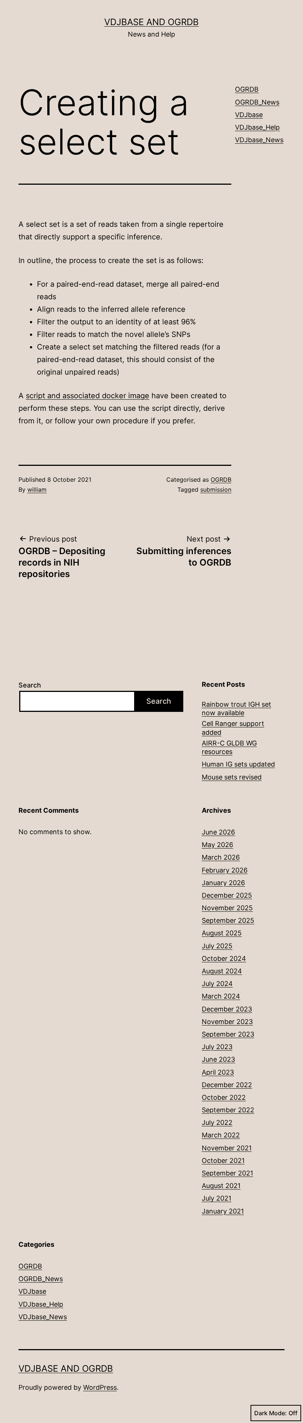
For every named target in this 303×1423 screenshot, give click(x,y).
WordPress (100, 1387)
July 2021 (216, 1198)
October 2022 (224, 1097)
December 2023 (227, 1009)
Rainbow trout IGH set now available (236, 708)
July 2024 (217, 983)
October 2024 (224, 958)
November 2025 (227, 908)
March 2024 (221, 996)
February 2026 (225, 870)
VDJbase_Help (257, 127)
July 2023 (217, 1047)
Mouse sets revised (232, 777)
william (37, 489)
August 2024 (222, 971)
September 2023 (228, 1034)
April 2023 (218, 1072)
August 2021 (221, 1186)
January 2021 (223, 1211)
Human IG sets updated (238, 764)
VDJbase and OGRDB (151, 22)
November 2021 (227, 1148)
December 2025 (227, 895)
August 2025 (222, 933)
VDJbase (249, 115)
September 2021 (227, 1173)
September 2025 (228, 920)
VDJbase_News (259, 140)
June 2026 (218, 832)
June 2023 (218, 1059)
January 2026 (223, 883)
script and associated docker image (87, 395)
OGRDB (221, 479)
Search (29, 685)
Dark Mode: (270, 1413)
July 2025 (217, 946)
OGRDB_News (257, 102)
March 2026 (221, 857)
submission (215, 489)
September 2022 (228, 1110)
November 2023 (227, 1022)
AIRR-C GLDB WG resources (229, 747)
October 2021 (223, 1160)
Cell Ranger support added (233, 728)
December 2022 (227, 1085)
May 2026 (217, 845)
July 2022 (217, 1122)
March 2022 (221, 1135)
